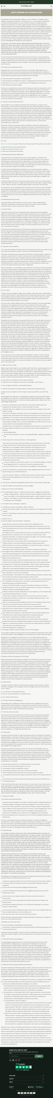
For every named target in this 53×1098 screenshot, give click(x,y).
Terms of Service (19, 1090)
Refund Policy (34, 1090)
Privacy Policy (27, 1090)
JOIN (39, 1056)
